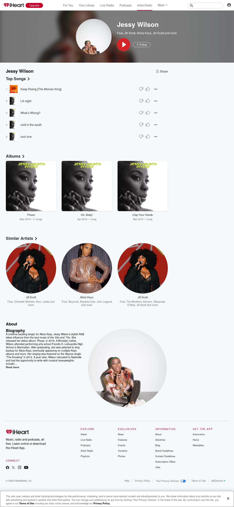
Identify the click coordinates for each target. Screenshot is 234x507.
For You (68, 5)
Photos (121, 456)
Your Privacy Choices (167, 481)
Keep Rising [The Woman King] (40, 89)
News (121, 434)
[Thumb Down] (141, 89)
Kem (38, 301)
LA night (25, 101)
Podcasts (126, 5)
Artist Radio (144, 5)
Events (121, 445)
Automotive (199, 434)
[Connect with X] (13, 468)
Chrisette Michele (24, 301)
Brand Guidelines (164, 450)
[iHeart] (14, 5)
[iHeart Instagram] (19, 468)
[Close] (228, 498)
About (158, 434)
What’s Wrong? (30, 113)
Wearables (198, 445)
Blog (157, 445)
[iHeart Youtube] (26, 468)
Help (126, 480)
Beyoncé (74, 301)
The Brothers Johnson (139, 301)
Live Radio (107, 5)
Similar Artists (19, 238)
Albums (13, 156)
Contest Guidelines (165, 456)
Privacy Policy (142, 480)
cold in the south (31, 125)
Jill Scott (129, 33)
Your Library (87, 5)
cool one (26, 136)
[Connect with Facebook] (7, 468)
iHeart (84, 434)
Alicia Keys (144, 33)
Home (196, 439)
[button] (123, 44)
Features (122, 439)
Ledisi (46, 301)
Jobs (157, 467)
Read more (12, 367)
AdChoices (217, 480)
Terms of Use (198, 480)
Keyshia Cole (87, 301)
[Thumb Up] (147, 89)
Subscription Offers (165, 461)
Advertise (160, 439)
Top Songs (16, 78)
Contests (122, 450)
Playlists (85, 456)
